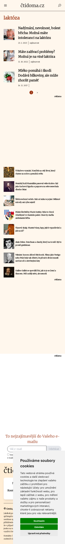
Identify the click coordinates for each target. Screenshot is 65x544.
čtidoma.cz (32, 5)
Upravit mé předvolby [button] (39, 533)
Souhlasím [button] (39, 521)
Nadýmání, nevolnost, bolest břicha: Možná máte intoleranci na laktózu (39, 33)
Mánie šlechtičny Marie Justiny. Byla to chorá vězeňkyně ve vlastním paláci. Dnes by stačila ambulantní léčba (34, 215)
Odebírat (54, 448)
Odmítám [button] (39, 527)
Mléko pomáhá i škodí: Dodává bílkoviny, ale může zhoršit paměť (38, 75)
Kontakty (7, 536)
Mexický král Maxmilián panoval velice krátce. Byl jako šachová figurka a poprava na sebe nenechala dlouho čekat (37, 186)
